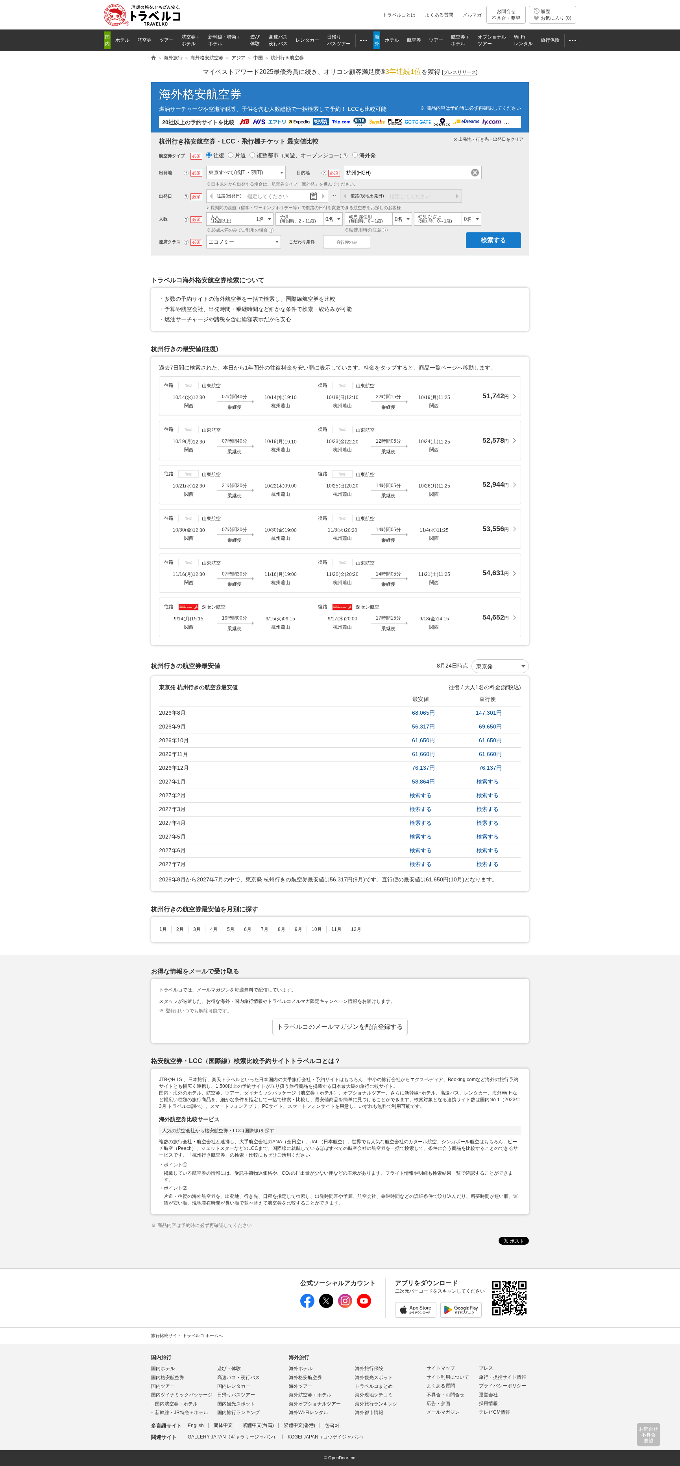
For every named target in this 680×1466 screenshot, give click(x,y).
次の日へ (323, 196)
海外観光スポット (374, 1377)
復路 (367, 195)
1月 (163, 929)
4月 (214, 929)
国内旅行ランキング (238, 1412)
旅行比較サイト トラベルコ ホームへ (187, 1335)
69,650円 (490, 726)
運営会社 (488, 1395)
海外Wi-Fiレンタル (308, 1412)
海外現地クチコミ (374, 1395)
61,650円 (423, 740)
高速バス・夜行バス (238, 1377)
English (196, 1425)
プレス (486, 1368)
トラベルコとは (399, 15)
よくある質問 (439, 15)
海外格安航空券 (200, 94)
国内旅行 (161, 1357)
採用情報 (488, 1403)
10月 (317, 929)
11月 (336, 929)
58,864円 (423, 781)
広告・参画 (438, 1403)
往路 (229, 195)
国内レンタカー (233, 1386)
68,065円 (423, 713)
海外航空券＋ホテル (310, 1395)
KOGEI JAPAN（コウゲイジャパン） (327, 1437)
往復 (218, 155)
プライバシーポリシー (502, 1386)
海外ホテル (300, 1368)
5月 (231, 929)
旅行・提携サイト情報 (502, 1377)
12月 (356, 929)
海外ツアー (300, 1386)
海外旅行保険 (369, 1368)
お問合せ (506, 14)
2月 (180, 929)
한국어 (332, 1425)
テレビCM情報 (494, 1412)
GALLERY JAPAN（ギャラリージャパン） (233, 1437)
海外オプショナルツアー (315, 1404)
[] (459, 72)
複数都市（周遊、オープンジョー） (301, 155)
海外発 (367, 155)
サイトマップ (441, 1368)
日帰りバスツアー (236, 1395)
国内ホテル (163, 1368)
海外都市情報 (369, 1412)
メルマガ (472, 15)
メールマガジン (443, 1412)
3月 (197, 929)
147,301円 (489, 713)
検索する (493, 240)
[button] (271, 230)
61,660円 (423, 754)
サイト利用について (448, 1377)
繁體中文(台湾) (258, 1425)
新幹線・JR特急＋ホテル (181, 1412)
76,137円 (423, 768)
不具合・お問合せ (445, 1395)
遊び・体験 (229, 1368)
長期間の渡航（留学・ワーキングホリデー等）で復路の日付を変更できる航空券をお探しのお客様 (306, 207)
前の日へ (211, 196)
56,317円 (423, 726)
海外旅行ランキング (376, 1404)
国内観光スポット (236, 1404)
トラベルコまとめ (374, 1386)
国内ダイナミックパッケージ (182, 1395)
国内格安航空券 (167, 1377)
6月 (247, 929)
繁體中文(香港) (299, 1425)
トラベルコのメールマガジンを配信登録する (340, 1026)
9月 (298, 929)
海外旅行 (299, 1357)
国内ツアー (163, 1386)
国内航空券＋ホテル (176, 1404)
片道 (240, 155)
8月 (281, 929)
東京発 (484, 666)
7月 (264, 929)
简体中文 (223, 1425)
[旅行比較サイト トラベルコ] (153, 58)
